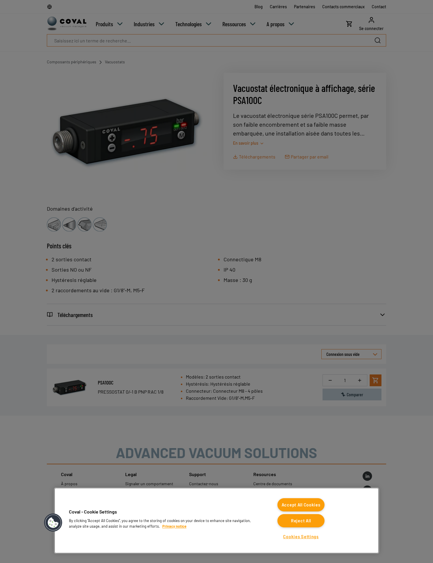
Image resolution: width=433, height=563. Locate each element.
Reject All (301, 520)
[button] (53, 522)
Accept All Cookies (301, 504)
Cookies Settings (301, 536)
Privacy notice (174, 526)
